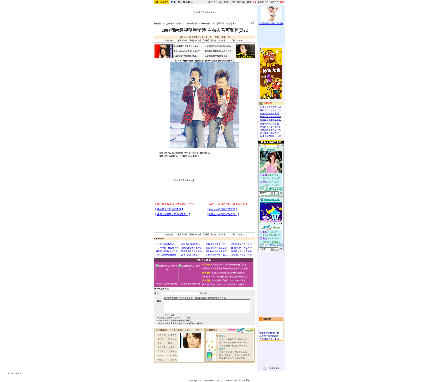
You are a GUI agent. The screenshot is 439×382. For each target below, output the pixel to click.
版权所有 (246, 380)
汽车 (234, 2)
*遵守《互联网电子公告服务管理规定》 (175, 320)
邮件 (267, 2)
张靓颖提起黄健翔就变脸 (236, 268)
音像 (261, 339)
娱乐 (221, 2)
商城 (272, 2)
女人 (244, 2)
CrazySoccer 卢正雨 (237, 280)
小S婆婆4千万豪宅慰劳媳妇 (186, 56)
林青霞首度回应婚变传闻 (216, 56)
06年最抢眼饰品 (271, 336)
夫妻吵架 (241, 272)
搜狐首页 (158, 23)
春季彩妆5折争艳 (271, 333)
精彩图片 (232, 23)
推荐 (206, 40)
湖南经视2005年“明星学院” (213, 23)
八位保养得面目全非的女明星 (215, 276)
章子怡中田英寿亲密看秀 (213, 268)
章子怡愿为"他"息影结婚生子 (187, 51)
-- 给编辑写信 (273, 368)
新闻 (210, 2)
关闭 (240, 40)
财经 (226, 2)
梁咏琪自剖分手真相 (237, 264)
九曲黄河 (242, 284)
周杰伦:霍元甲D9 (271, 339)
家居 (261, 336)
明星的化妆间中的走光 (166, 283)
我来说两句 (180, 40)
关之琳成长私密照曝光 (189, 283)
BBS (277, 2)
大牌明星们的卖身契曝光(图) (218, 46)
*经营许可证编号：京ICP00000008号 (173, 317)
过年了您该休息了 (229, 284)
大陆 (179, 23)
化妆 (261, 333)
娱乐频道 (170, 23)
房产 (239, 2)
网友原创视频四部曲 (211, 284)
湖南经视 (225, 37)
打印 (232, 40)
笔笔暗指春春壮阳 (219, 264)
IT (230, 2)
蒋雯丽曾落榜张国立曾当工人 (218, 51)
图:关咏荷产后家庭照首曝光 (186, 46)
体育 (215, 2)
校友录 (261, 2)
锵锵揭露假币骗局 (220, 280)
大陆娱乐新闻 (191, 23)
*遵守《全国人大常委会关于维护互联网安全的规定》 (181, 323)
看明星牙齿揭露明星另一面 (223, 272)
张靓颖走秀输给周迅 (238, 276)
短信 (249, 2)
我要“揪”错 (195, 40)
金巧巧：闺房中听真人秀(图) (188, 60)
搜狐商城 (267, 319)
